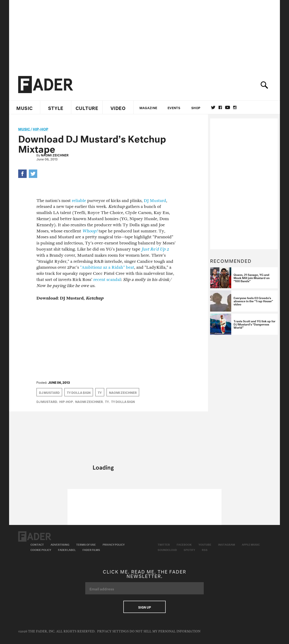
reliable (79, 200)
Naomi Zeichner (55, 154)
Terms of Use (86, 544)
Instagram (226, 544)
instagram (235, 107)
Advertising (60, 544)
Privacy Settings (113, 631)
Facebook (184, 544)
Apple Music (251, 544)
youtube (227, 107)
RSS (205, 549)
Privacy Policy (114, 544)
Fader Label (67, 549)
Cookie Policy (40, 549)
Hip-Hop (40, 128)
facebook (220, 107)
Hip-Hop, (66, 401)
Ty (100, 392)
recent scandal (107, 279)
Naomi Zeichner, (89, 401)
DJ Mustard (155, 200)
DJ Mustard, (47, 401)
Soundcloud (167, 549)
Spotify (189, 549)
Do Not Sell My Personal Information (164, 631)
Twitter (213, 107)
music (24, 128)
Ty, (107, 401)
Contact (37, 544)
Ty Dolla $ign (79, 392)
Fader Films (91, 549)
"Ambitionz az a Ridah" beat (107, 267)
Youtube (204, 544)
